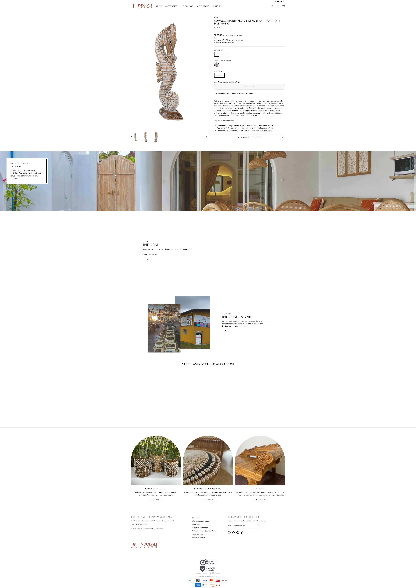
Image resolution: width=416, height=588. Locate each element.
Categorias (171, 6)
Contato (216, 6)
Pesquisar (195, 518)
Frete (216, 42)
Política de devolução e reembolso (204, 531)
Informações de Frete (249, 137)
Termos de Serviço (198, 537)
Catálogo (188, 6)
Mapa (148, 259)
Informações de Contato (200, 521)
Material (219, 71)
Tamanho (218, 50)
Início (158, 6)
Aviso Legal (196, 524)
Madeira (219, 75)
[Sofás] (260, 460)
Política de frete (197, 534)
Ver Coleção (156, 499)
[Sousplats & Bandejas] (208, 460)
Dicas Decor (202, 6)
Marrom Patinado (216, 65)
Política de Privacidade (200, 528)
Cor (222, 60)
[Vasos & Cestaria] (156, 460)
